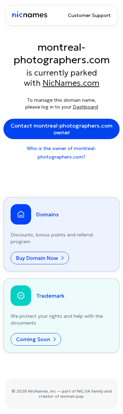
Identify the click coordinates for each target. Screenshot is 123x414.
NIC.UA (83, 391)
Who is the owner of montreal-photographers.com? (61, 152)
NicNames (38, 391)
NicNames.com (71, 83)
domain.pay (71, 396)
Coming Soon (34, 339)
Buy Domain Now (37, 258)
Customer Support (89, 15)
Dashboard (85, 107)
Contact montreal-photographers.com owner (61, 129)
